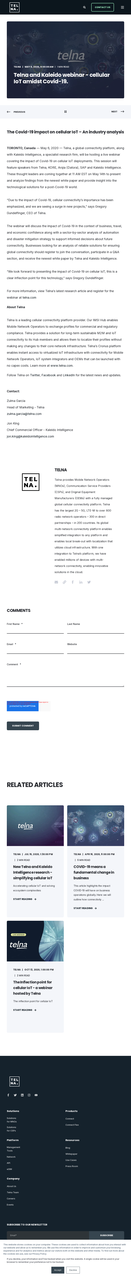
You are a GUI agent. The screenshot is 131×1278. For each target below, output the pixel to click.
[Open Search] (84, 6)
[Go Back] (65, 112)
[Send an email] (57, 582)
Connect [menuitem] (70, 1118)
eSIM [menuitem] (9, 1169)
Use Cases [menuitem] (71, 1160)
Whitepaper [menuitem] (71, 1154)
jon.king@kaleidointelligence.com (30, 436)
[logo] (14, 1081)
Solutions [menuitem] (13, 1111)
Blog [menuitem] (68, 1147)
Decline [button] (73, 1270)
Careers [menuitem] (11, 1198)
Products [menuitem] (71, 1111)
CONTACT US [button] (102, 7)
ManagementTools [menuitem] (13, 1149)
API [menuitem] (8, 1163)
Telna (17, 66)
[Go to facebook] (73, 582)
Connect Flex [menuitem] (72, 1125)
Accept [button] (57, 1270)
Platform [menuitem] (13, 1140)
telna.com (29, 297)
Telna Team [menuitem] (13, 1192)
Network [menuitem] (11, 1157)
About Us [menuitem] (11, 1186)
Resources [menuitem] (72, 1140)
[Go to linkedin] (81, 582)
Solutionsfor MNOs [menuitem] (12, 1120)
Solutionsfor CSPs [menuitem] (11, 1129)
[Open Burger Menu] (122, 7)
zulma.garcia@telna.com (24, 414)
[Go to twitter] (88, 582)
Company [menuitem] (13, 1178)
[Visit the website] (64, 582)
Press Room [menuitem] (72, 1166)
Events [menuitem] (10, 1204)
